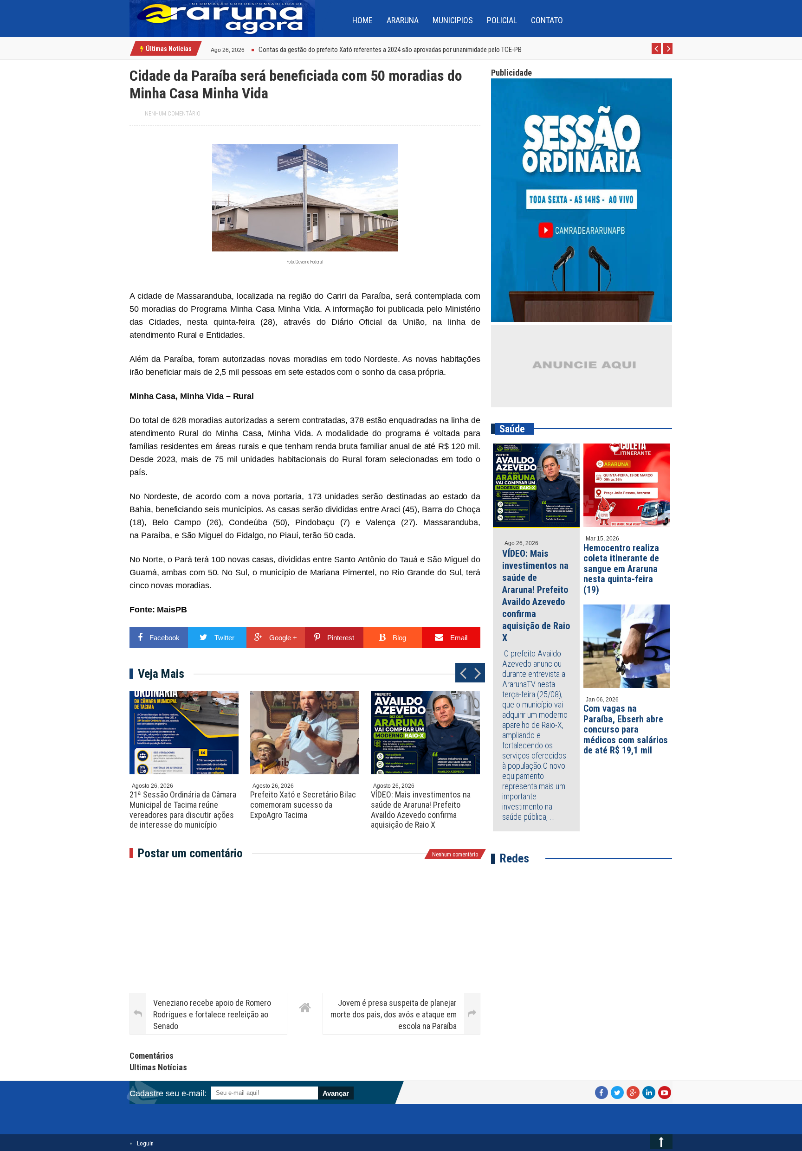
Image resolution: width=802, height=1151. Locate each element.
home (362, 20)
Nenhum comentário (172, 113)
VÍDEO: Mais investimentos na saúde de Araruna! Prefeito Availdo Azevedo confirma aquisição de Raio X (421, 809)
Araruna (403, 20)
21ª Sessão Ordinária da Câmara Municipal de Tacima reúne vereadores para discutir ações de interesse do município (182, 809)
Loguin (145, 1143)
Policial (502, 20)
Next (668, 53)
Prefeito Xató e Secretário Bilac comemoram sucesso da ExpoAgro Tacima (303, 804)
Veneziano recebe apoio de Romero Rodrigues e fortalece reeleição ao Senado (212, 1014)
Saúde (512, 429)
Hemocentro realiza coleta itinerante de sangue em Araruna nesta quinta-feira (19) (621, 568)
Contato (547, 20)
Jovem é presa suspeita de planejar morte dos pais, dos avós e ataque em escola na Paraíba (393, 1014)
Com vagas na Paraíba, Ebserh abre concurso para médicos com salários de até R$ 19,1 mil (625, 729)
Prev (656, 53)
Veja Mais (161, 674)
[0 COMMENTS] (246, 49)
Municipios (453, 20)
